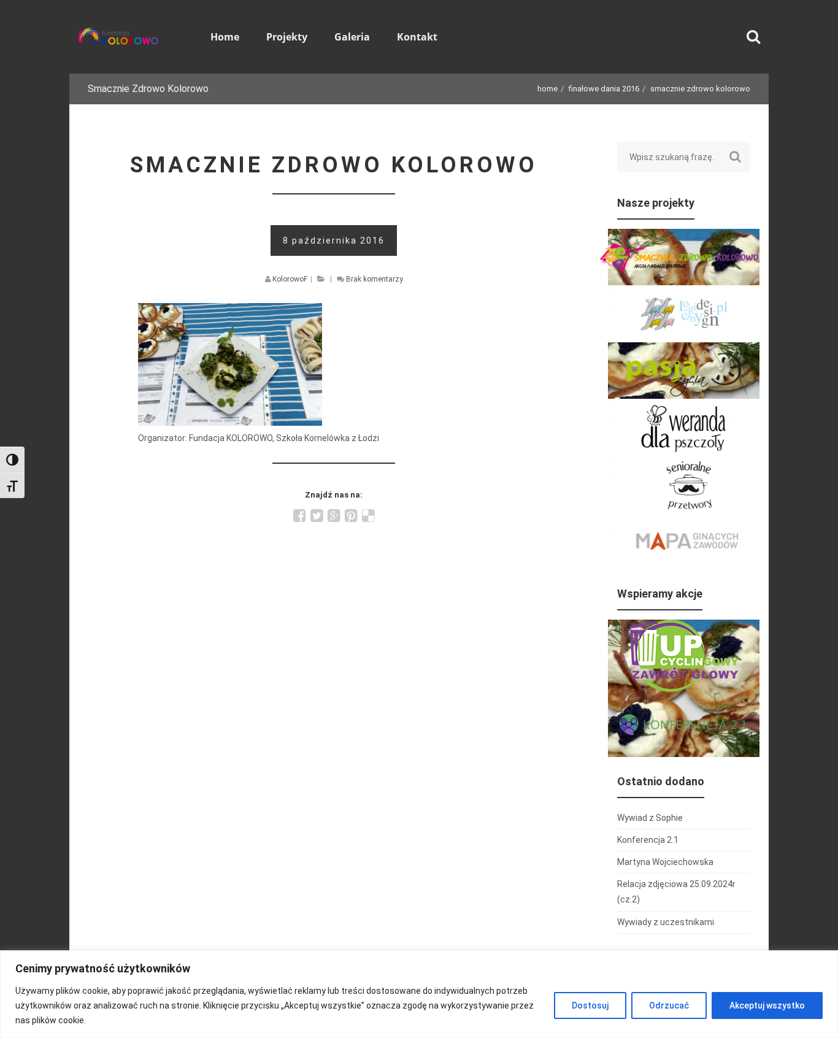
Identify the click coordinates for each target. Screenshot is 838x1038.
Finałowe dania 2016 (604, 88)
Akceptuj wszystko (767, 1005)
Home (547, 88)
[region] (419, 994)
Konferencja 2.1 (647, 840)
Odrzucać (669, 1005)
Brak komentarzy (374, 279)
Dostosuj (590, 1005)
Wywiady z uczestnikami (665, 922)
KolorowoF (289, 279)
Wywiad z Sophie (650, 818)
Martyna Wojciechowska (665, 862)
